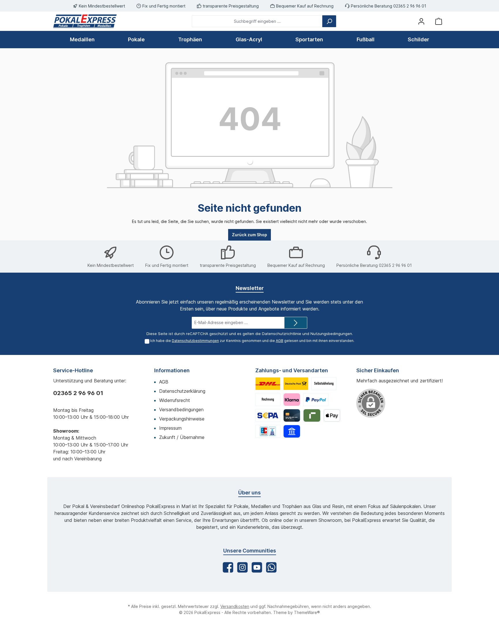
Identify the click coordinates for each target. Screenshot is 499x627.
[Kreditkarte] (291, 415)
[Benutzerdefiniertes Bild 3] (323, 383)
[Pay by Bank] (291, 431)
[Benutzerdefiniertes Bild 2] (295, 383)
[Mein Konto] (421, 21)
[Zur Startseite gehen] (85, 21)
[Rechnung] (267, 399)
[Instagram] (242, 567)
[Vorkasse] (267, 415)
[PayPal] (315, 399)
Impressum (170, 428)
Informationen (172, 370)
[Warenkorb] (438, 21)
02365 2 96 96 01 (78, 393)
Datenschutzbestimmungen (195, 340)
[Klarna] (291, 399)
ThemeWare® (307, 612)
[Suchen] (329, 21)
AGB (279, 340)
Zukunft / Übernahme (181, 437)
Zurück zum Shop (249, 234)
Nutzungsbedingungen (331, 333)
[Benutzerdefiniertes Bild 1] (267, 383)
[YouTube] (256, 567)
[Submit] (295, 323)
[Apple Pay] (331, 415)
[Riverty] (311, 415)
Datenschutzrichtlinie (281, 333)
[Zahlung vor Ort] (267, 431)
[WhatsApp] (271, 567)
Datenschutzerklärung (182, 391)
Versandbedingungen (181, 409)
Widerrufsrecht (174, 400)
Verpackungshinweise (181, 419)
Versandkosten (234, 606)
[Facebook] (227, 567)
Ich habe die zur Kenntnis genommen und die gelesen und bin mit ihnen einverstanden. (252, 340)
